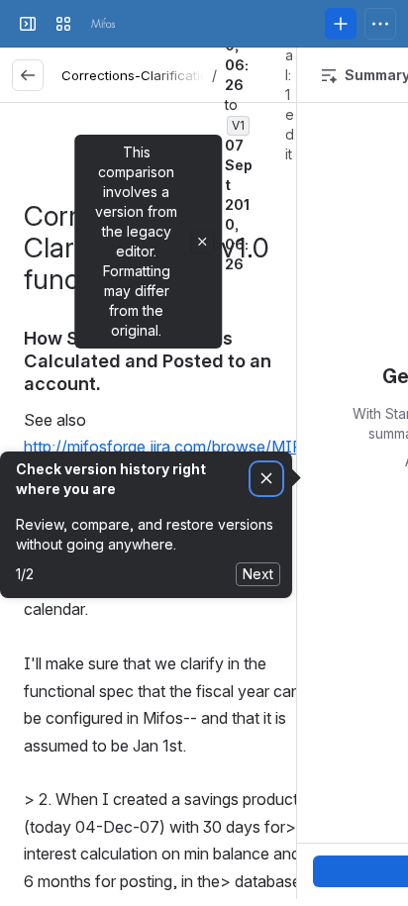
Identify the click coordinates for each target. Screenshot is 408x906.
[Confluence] (103, 24)
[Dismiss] (266, 478)
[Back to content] (28, 75)
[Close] (202, 241)
